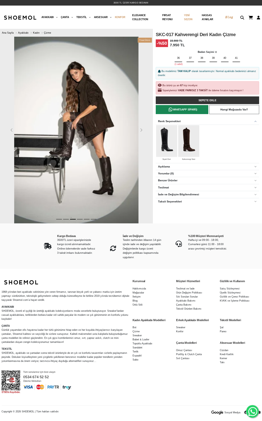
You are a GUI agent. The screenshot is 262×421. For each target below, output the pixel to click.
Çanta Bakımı (183, 304)
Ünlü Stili (138, 304)
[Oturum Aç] (257, 17)
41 (236, 57)
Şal (221, 327)
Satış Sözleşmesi (230, 288)
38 (201, 57)
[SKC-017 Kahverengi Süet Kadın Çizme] (189, 141)
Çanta (65, 17)
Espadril (137, 355)
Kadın (36, 32)
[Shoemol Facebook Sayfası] (246, 412)
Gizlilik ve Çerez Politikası (234, 296)
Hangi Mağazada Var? (234, 109)
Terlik (135, 351)
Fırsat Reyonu (167, 17)
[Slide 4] (80, 219)
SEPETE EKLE (207, 100)
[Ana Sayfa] (20, 17)
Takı (222, 362)
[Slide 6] (93, 219)
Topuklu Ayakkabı (142, 343)
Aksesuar (101, 17)
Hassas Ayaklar (207, 17)
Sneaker (137, 335)
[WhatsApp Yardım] (252, 411)
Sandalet (137, 347)
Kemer (223, 358)
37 (190, 57)
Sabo (135, 359)
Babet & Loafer (141, 339)
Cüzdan (224, 350)
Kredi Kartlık (227, 354)
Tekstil (81, 17)
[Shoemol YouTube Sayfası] (258, 412)
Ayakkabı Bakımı (185, 300)
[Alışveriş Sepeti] (249, 17)
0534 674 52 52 (36, 377)
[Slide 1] (59, 219)
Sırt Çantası (182, 358)
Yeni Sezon (188, 17)
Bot (134, 327)
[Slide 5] (87, 219)
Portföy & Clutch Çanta (189, 354)
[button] (240, 17)
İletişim (137, 296)
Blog (229, 17)
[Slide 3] (73, 219)
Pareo (223, 331)
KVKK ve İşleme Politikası (235, 300)
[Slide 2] (66, 219)
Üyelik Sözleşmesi (230, 292)
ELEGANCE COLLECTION (140, 17)
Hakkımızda (139, 288)
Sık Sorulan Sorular (187, 296)
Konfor (120, 17)
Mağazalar (138, 292)
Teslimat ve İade (185, 288)
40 (224, 57)
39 (213, 57)
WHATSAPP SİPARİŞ (185, 109)
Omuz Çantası (184, 350)
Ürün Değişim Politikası (189, 292)
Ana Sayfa (8, 32)
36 (178, 57)
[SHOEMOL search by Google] (217, 412)
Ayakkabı (47, 17)
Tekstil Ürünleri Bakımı (188, 308)
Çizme (47, 32)
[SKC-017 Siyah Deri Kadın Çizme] (167, 141)
